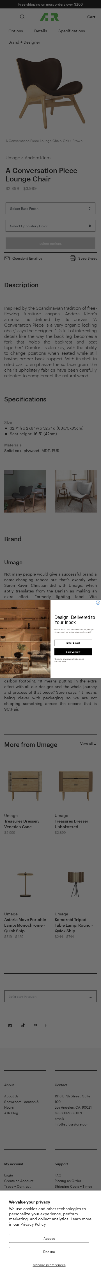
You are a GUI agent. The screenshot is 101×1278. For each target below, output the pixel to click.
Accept (49, 1238)
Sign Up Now (73, 651)
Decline (49, 1252)
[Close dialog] (98, 603)
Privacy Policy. (33, 1224)
